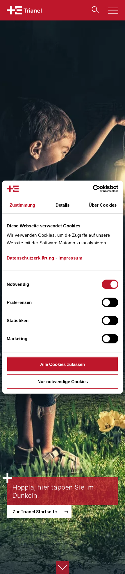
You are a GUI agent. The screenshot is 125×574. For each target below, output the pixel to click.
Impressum (70, 257)
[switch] (110, 302)
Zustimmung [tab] (22, 204)
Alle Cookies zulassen (62, 364)
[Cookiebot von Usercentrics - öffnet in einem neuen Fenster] (92, 189)
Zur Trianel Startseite (34, 511)
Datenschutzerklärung (30, 257)
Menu (110, 11)
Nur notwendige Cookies (63, 381)
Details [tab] (63, 204)
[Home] (24, 10)
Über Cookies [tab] (103, 204)
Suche (94, 10)
